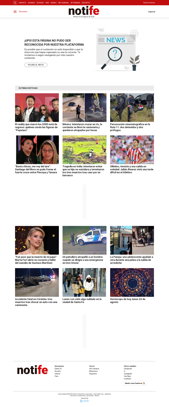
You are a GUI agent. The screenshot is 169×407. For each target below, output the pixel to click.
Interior (40, 3)
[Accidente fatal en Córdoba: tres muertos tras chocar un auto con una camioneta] (37, 282)
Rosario (31, 3)
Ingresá (151, 11)
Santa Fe (22, 3)
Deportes (86, 3)
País (47, 3)
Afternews (75, 3)
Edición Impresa (149, 3)
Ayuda (97, 395)
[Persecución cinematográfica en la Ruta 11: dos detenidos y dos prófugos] (132, 107)
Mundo (53, 3)
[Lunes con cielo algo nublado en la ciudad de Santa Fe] (84, 282)
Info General (63, 3)
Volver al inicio (36, 65)
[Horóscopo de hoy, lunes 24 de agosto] (132, 282)
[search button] (15, 2)
